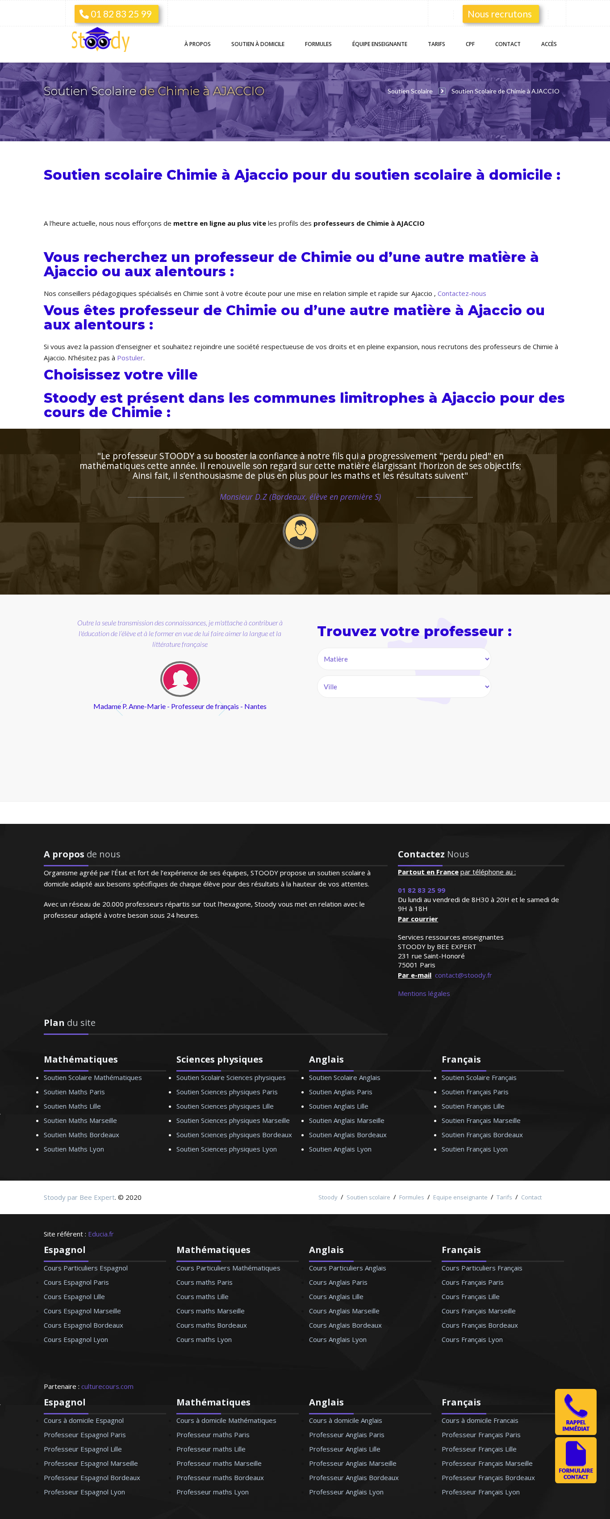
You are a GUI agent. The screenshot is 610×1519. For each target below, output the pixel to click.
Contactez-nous (462, 293)
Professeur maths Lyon (212, 1491)
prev (120, 708)
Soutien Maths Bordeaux (81, 1134)
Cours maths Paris (204, 1282)
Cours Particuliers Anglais (347, 1267)
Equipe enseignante (460, 1197)
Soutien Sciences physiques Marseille (233, 1120)
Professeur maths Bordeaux (220, 1477)
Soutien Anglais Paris (340, 1091)
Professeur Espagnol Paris (85, 1434)
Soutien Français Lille (473, 1105)
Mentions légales (424, 993)
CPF (470, 44)
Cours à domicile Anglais (345, 1420)
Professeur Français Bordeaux (488, 1477)
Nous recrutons (500, 13)
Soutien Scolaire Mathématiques (93, 1077)
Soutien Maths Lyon (74, 1148)
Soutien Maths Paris (74, 1091)
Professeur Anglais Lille (344, 1448)
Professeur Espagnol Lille (83, 1448)
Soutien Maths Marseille (80, 1120)
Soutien (257, 44)
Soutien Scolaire (91, 91)
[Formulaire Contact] (576, 1480)
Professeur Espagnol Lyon (84, 1491)
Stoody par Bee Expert (79, 1197)
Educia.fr (101, 1233)
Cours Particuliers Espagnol (86, 1267)
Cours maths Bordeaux (211, 1325)
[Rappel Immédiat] (576, 1432)
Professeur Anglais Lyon (346, 1491)
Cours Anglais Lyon (338, 1339)
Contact (508, 44)
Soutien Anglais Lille (338, 1105)
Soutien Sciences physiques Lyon (226, 1148)
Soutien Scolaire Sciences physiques (231, 1077)
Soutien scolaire (368, 1197)
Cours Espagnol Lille (74, 1296)
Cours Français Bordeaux (480, 1325)
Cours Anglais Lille (336, 1296)
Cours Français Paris (473, 1282)
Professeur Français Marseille (487, 1463)
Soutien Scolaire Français (479, 1077)
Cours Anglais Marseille (344, 1310)
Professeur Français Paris (481, 1434)
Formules (318, 44)
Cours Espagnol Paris (76, 1282)
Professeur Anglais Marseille (353, 1463)
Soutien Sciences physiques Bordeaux (234, 1134)
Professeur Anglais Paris (346, 1434)
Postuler (130, 357)
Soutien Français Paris (475, 1091)
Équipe (379, 44)
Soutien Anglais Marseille (346, 1120)
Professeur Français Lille (479, 1448)
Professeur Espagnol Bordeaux (92, 1477)
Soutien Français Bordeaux (482, 1134)
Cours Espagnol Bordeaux (83, 1325)
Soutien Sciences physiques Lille (225, 1105)
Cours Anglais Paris (338, 1282)
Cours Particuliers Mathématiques (228, 1267)
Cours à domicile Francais (480, 1420)
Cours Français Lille (471, 1296)
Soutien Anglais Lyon (340, 1148)
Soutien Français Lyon (475, 1148)
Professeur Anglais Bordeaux (354, 1477)
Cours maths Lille (202, 1296)
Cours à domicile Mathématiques (226, 1420)
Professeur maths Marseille (219, 1463)
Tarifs (436, 44)
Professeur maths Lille (211, 1448)
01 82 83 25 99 (120, 13)
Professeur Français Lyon (481, 1491)
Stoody (328, 1197)
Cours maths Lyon (204, 1339)
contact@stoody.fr (463, 974)
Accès (549, 44)
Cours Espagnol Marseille (82, 1310)
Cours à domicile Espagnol (84, 1420)
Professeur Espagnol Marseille (91, 1463)
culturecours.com (107, 1386)
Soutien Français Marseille (481, 1120)
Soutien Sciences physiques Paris (227, 1091)
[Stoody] (104, 40)
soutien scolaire (413, 175)
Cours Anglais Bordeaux (345, 1325)
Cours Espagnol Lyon (76, 1339)
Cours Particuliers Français (482, 1267)
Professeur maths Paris (213, 1434)
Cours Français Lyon (472, 1339)
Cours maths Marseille (210, 1310)
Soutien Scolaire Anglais (344, 1077)
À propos (197, 44)
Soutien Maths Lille (72, 1105)
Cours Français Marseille (479, 1310)
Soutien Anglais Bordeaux (348, 1134)
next (223, 708)
